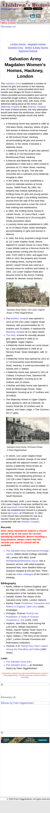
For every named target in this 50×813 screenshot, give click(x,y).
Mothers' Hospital (37, 107)
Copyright (42, 21)
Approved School (16, 507)
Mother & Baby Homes (36, 48)
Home (12, 23)
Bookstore (22, 21)
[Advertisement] (25, 34)
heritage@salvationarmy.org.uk (22, 561)
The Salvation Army (16, 665)
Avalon (14, 513)
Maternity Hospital (10, 107)
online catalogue (24, 574)
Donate (32, 21)
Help (3, 21)
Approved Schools (28, 51)
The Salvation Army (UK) (18, 661)
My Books (11, 21)
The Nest (10, 335)
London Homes (18, 44)
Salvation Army (15, 48)
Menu (4, 23)
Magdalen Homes (37, 44)
